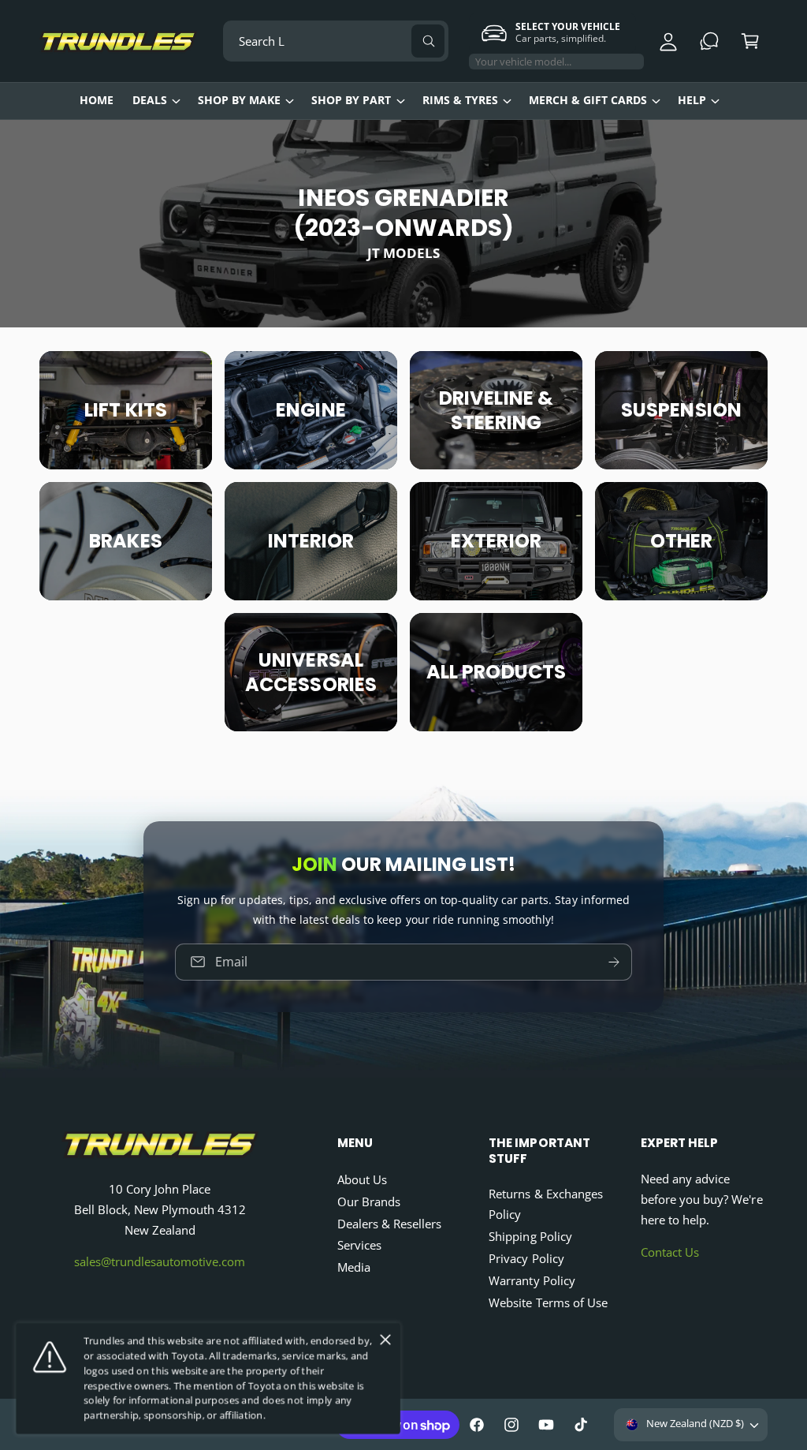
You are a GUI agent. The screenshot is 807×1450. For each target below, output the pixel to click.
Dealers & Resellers (389, 1223)
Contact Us (670, 1252)
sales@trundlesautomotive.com (159, 1261)
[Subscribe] (614, 962)
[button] (750, 41)
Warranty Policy (532, 1280)
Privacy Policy (526, 1258)
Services (359, 1245)
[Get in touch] (709, 41)
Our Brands (368, 1201)
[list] (403, 541)
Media (353, 1267)
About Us (362, 1179)
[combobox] (335, 41)
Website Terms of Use (548, 1302)
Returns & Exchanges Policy (545, 1204)
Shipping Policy (530, 1236)
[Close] (385, 1339)
